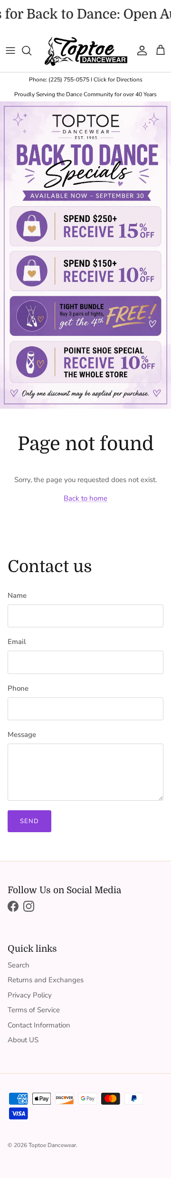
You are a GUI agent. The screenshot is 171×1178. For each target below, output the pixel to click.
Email (17, 641)
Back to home (85, 498)
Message (22, 734)
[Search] (31, 50)
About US (23, 1040)
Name (17, 595)
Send (29, 821)
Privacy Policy (30, 995)
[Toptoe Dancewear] (85, 51)
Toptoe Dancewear (52, 1145)
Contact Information (39, 1025)
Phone (18, 688)
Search (18, 965)
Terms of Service (34, 1010)
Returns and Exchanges (46, 980)
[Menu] (10, 50)
